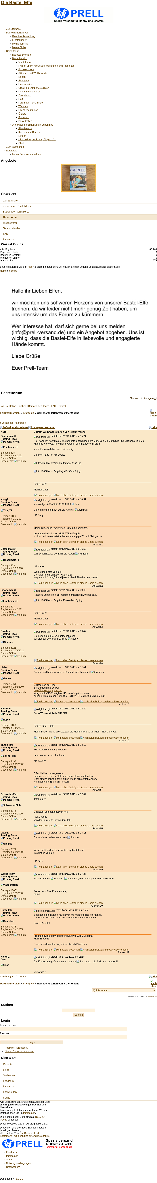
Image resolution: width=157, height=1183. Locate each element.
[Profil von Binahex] (43, 660)
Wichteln (23, 106)
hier (30, 266)
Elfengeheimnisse (28, 110)
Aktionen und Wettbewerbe (33, 73)
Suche (6, 1097)
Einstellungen (19, 40)
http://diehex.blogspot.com (48, 690)
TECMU (18, 1178)
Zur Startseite (13, 29)
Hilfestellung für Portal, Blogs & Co (37, 139)
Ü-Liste (22, 113)
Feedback (8, 1081)
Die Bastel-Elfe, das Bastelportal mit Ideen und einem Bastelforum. (25, 1134)
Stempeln (23, 80)
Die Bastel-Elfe (16, 2)
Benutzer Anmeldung (23, 36)
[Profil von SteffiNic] (43, 737)
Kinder (22, 136)
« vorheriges (6, 423)
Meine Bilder (19, 47)
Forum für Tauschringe (30, 102)
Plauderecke (25, 128)
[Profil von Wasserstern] (43, 903)
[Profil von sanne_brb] (43, 787)
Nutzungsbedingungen (18, 1163)
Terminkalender (11, 228)
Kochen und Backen (29, 132)
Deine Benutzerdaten (17, 32)
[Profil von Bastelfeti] (43, 949)
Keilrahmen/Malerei (29, 91)
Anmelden (11, 150)
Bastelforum (12, 51)
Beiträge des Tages (38, 406)
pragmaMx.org (152, 996)
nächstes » (21, 423)
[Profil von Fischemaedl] (43, 495)
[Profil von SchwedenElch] (43, 825)
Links (6, 1070)
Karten (22, 77)
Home (3, 270)
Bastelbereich (19, 58)
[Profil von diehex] (43, 701)
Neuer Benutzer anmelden (26, 154)
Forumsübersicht (10, 413)
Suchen (22, 406)
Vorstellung (24, 62)
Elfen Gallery (10, 1092)
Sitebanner (9, 1075)
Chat (21, 143)
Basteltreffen (25, 121)
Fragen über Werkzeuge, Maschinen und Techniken (46, 65)
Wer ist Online (8, 406)
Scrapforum (24, 95)
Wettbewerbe (10, 223)
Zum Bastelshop (15, 147)
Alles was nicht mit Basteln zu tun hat (32, 124)
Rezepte (7, 1064)
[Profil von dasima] (43, 866)
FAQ (5, 234)
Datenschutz (13, 1167)
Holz (20, 99)
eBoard (13, 270)
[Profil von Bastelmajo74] (43, 583)
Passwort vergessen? (16, 1047)
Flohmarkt (23, 117)
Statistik (62, 406)
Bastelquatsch (26, 69)
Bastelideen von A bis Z (16, 211)
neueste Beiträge (21, 54)
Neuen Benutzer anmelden (19, 1051)
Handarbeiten (25, 84)
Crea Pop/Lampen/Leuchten (33, 88)
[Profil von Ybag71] (43, 542)
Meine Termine (20, 43)
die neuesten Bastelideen (17, 206)
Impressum (9, 239)
